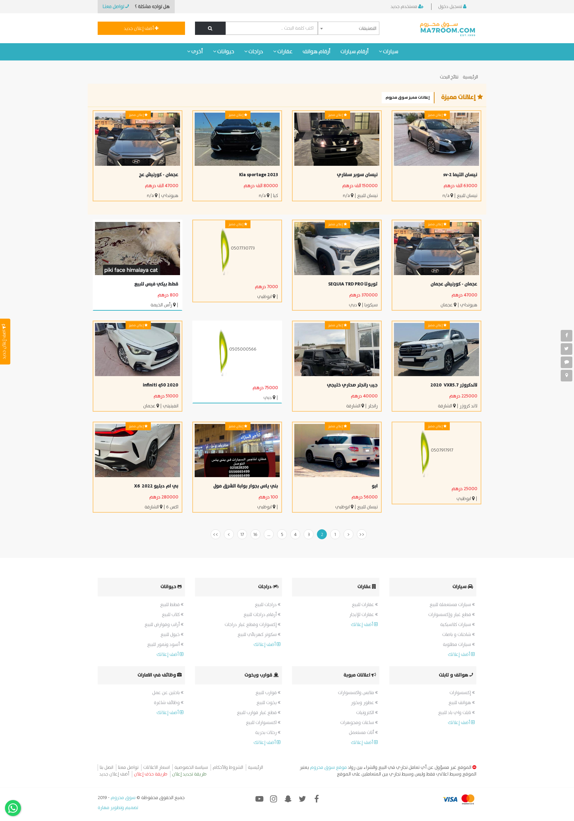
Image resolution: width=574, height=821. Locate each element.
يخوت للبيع (267, 702)
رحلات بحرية (266, 732)
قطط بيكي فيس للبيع (156, 284)
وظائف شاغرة (167, 702)
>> (215, 534)
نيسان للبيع (467, 195)
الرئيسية (470, 77)
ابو (375, 486)
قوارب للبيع (266, 692)
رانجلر (373, 406)
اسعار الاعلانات (156, 767)
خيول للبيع (170, 634)
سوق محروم (123, 797)
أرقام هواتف (317, 52)
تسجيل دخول (450, 6)
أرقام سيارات (354, 52)
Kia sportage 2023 (258, 174)
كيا (275, 195)
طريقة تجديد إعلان (189, 774)
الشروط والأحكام (228, 767)
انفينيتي (170, 406)
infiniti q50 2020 (160, 385)
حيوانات (225, 52)
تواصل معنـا (114, 6)
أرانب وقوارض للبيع (162, 624)
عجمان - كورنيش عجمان (453, 284)
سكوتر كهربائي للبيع (258, 634)
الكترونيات (365, 712)
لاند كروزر (467, 406)
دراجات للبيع (266, 604)
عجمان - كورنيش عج (158, 174)
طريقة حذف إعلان (150, 774)
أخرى (196, 52)
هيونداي (169, 195)
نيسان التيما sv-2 (460, 174)
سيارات (390, 52)
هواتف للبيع (460, 702)
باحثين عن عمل (166, 692)
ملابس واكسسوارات (356, 692)
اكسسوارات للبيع (262, 722)
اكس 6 (172, 507)
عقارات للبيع (363, 604)
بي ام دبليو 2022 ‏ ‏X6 (156, 486)
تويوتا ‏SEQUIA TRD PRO (353, 284)
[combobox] (348, 28)
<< (361, 534)
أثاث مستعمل (362, 732)
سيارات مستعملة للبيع (451, 604)
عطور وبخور (363, 702)
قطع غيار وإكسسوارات (450, 614)
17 (242, 534)
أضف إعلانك (459, 654)
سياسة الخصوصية (191, 767)
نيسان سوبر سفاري (357, 174)
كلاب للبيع (171, 614)
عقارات (284, 52)
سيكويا (371, 305)
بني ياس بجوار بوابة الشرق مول (245, 486)
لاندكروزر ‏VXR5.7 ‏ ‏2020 (453, 385)
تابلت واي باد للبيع (455, 712)
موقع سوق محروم (328, 767)
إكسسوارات (460, 692)
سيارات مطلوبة (457, 644)
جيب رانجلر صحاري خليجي (352, 385)
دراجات (255, 52)
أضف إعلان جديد (139, 28)
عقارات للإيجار (362, 614)
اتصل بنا (106, 767)
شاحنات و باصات (457, 634)
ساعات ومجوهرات (357, 722)
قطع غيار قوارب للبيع (257, 712)
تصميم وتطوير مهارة (118, 807)
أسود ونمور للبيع (164, 644)
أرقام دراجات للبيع (260, 614)
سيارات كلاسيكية (456, 624)
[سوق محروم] (448, 28)
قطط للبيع (170, 604)
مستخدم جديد (404, 6)
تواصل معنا (128, 767)
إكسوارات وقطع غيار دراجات (251, 624)
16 (255, 534)
